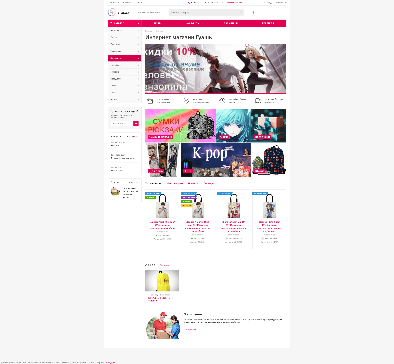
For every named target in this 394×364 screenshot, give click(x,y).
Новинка (115, 145)
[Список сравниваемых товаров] (252, 13)
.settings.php (110, 362)
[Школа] (268, 160)
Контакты (268, 23)
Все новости (133, 137)
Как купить (192, 23)
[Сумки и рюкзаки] (180, 125)
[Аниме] (233, 125)
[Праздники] (268, 125)
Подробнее (190, 329)
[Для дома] (162, 160)
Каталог (119, 23)
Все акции (164, 265)
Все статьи (134, 183)
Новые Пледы (117, 170)
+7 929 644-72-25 (215, 3)
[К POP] (216, 160)
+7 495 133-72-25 (198, 3)
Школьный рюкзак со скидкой (159, 299)
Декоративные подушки (122, 158)
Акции (157, 23)
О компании (230, 23)
